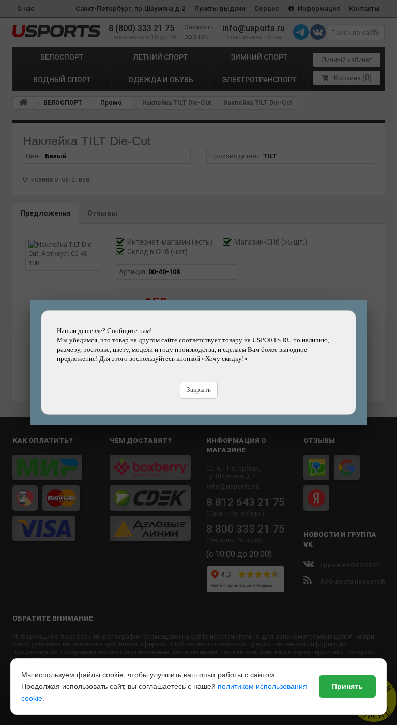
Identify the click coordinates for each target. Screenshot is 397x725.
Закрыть (199, 390)
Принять (347, 686)
